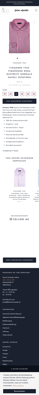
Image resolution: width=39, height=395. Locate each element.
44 (34, 94)
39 (5, 94)
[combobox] (5, 11)
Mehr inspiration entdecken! (19, 260)
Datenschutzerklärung (9, 324)
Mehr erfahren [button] (18, 386)
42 (22, 94)
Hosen (5, 357)
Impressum (6, 328)
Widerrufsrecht (7, 335)
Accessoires (6, 347)
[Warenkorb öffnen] (36, 10)
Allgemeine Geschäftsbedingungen (14, 317)
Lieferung (6, 331)
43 (28, 94)
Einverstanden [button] (19, 391)
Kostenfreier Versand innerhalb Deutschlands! (19, 3)
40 (10, 94)
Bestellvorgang (7, 321)
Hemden (5, 354)
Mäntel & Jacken (8, 361)
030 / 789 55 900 (9, 280)
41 (16, 94)
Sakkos (5, 364)
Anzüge (5, 350)
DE (4, 11)
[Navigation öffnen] (3, 8)
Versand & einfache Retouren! (12, 314)
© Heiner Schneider (19, 369)
